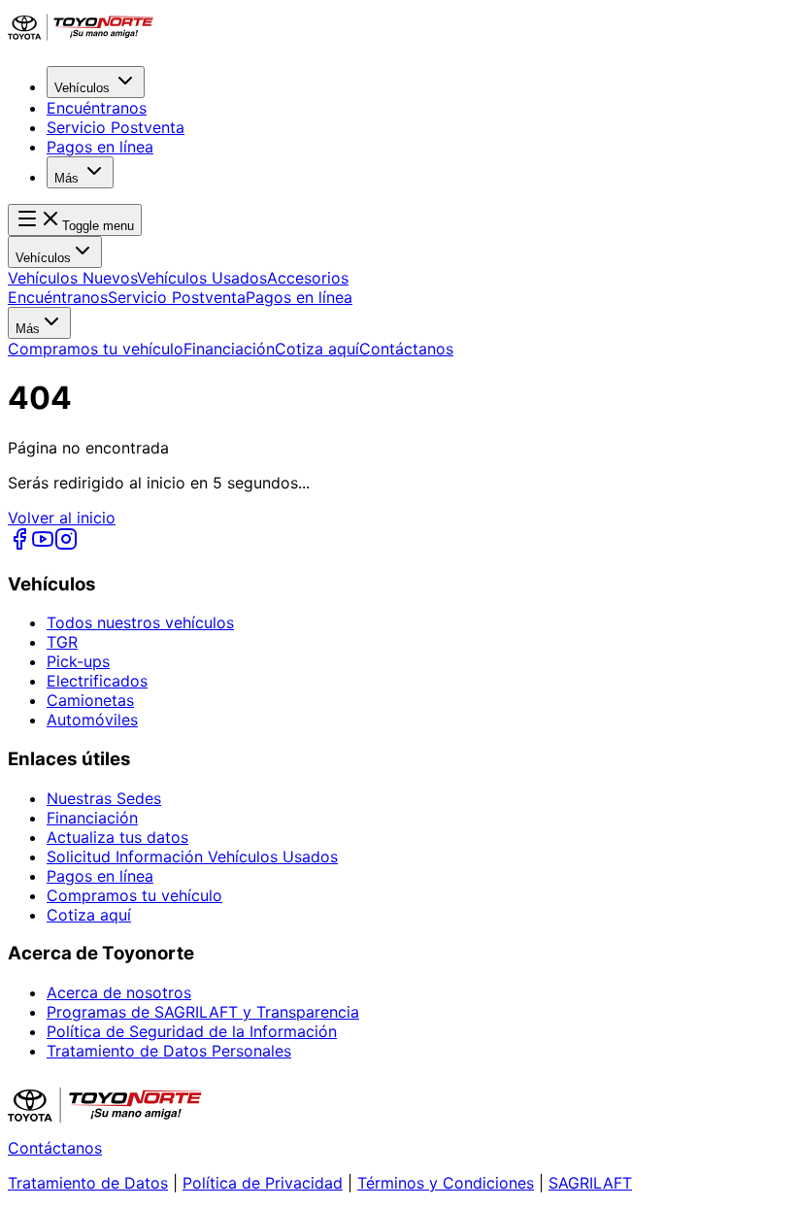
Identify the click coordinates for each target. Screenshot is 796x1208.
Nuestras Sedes (104, 798)
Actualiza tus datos (117, 837)
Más (66, 178)
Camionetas (90, 700)
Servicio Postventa (115, 127)
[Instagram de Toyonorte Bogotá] (66, 544)
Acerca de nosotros (119, 992)
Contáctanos (406, 348)
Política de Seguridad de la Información (192, 1031)
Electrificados (97, 680)
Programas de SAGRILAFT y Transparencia (203, 1012)
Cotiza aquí (317, 348)
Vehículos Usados (202, 277)
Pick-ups (78, 661)
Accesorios (307, 277)
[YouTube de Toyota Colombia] (42, 544)
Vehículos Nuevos (72, 277)
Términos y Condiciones (445, 1182)
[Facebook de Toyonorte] (19, 544)
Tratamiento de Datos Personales (169, 1050)
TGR (62, 642)
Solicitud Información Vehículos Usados (192, 856)
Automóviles (92, 719)
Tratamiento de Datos (88, 1182)
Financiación (229, 348)
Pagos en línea (100, 146)
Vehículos (82, 88)
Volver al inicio (62, 517)
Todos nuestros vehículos (140, 622)
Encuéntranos (97, 107)
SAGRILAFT (590, 1182)
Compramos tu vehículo (95, 348)
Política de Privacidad (262, 1182)
